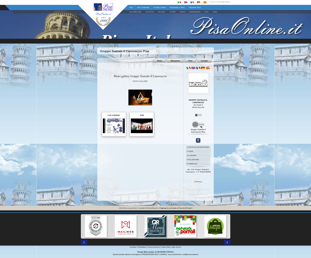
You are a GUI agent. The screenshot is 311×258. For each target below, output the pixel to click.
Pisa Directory (135, 12)
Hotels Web (165, 247)
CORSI (190, 151)
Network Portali (224, 2)
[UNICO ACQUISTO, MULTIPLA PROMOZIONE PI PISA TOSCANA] (155, 226)
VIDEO (215, 12)
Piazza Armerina (153, 247)
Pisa (131, 8)
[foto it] (188, 68)
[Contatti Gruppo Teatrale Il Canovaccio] (198, 115)
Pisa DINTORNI (193, 160)
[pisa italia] (179, 2)
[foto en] (193, 68)
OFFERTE (172, 12)
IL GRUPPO (192, 155)
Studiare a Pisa (177, 8)
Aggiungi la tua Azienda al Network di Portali (175, 208)
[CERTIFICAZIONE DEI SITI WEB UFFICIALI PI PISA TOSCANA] (215, 226)
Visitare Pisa (194, 8)
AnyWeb (133, 247)
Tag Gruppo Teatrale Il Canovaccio (198, 194)
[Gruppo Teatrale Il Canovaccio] (140, 97)
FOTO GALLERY (140, 81)
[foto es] (208, 68)
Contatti (204, 61)
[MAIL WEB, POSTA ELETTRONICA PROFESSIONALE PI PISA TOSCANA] (96, 226)
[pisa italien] (199, 2)
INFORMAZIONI (194, 12)
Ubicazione (175, 61)
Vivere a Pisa (159, 8)
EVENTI (182, 12)
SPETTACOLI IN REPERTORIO (198, 147)
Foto (190, 61)
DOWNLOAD (192, 164)
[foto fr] (198, 68)
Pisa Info (161, 12)
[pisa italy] (186, 2)
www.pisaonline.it (132, 208)
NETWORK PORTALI (165, 252)
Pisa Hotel (150, 12)
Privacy (198, 182)
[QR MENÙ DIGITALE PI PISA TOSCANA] (126, 226)
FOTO (206, 12)
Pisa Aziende (143, 8)
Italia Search (176, 247)
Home (159, 61)
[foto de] (203, 68)
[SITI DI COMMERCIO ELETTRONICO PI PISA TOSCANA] (185, 226)
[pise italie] (192, 2)
